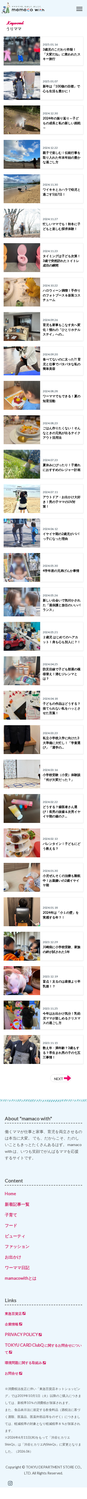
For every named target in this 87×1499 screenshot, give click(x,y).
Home (10, 1193)
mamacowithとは (20, 1278)
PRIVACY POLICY (21, 1334)
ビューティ (15, 1235)
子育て (11, 1214)
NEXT (59, 1079)
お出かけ (13, 1256)
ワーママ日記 (17, 1267)
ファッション (17, 1246)
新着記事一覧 (17, 1204)
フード (11, 1225)
